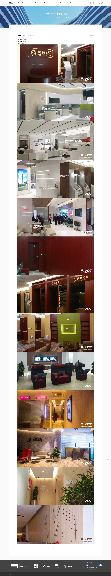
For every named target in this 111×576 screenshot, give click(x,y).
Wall (42, 98)
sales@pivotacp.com (92, 569)
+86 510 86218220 (91, 565)
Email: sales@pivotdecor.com (91, 567)
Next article (92, 547)
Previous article (20, 547)
